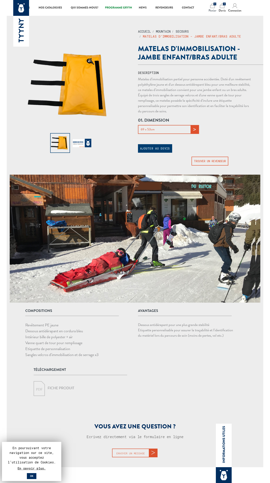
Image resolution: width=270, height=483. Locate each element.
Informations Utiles (223, 444)
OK (31, 476)
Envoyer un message (130, 453)
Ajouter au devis (155, 148)
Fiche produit (60, 388)
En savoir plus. (32, 468)
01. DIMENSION (153, 120)
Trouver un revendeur (210, 161)
